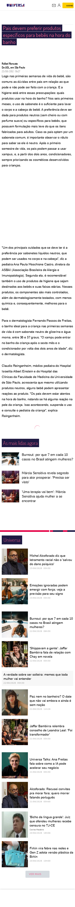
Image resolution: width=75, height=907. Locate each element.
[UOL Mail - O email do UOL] (54, 5)
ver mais (35, 874)
